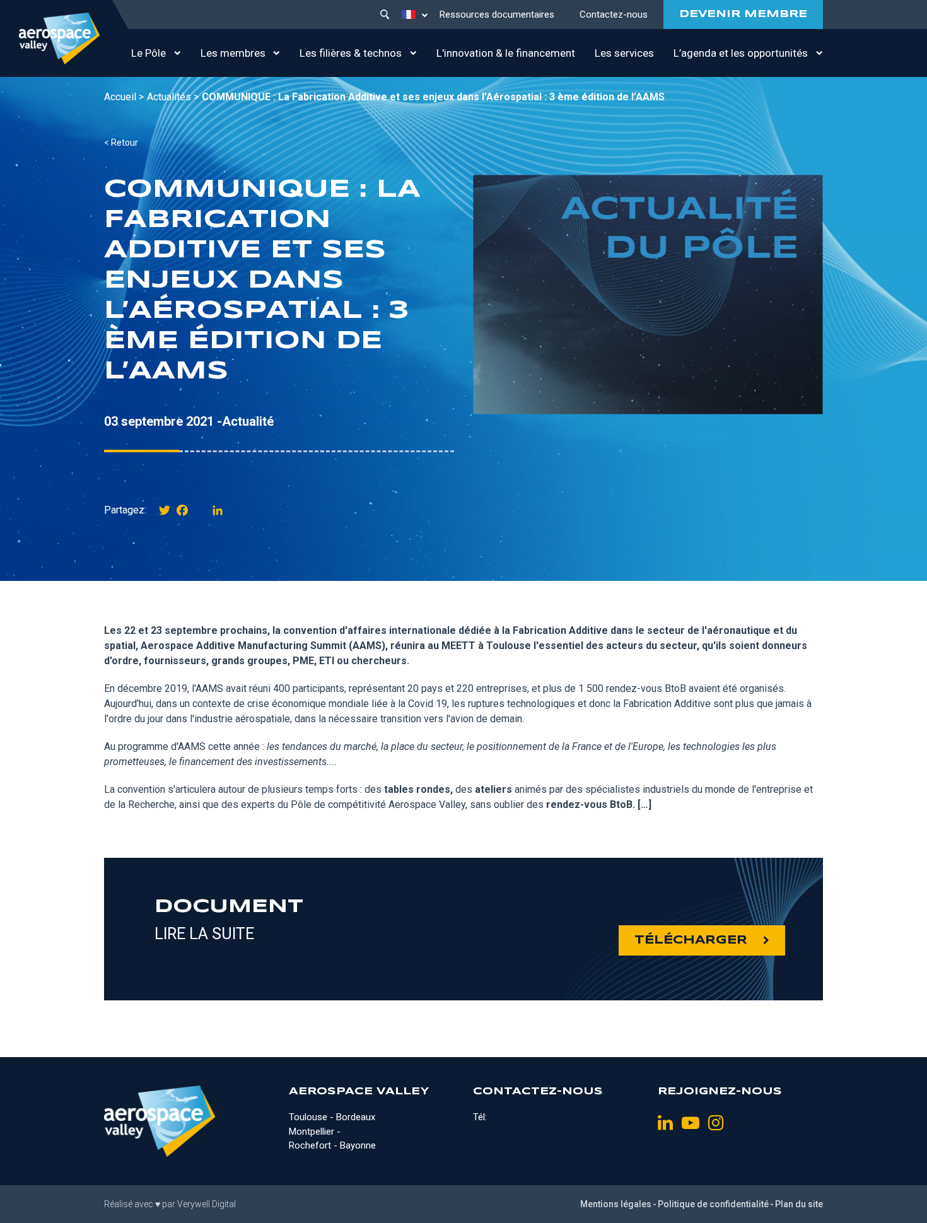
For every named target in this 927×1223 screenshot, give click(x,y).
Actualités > (173, 97)
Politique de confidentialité (713, 1204)
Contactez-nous (614, 14)
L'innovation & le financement (505, 53)
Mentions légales (615, 1204)
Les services (624, 53)
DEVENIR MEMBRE (743, 14)
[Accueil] (59, 38)
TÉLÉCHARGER (690, 940)
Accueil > (124, 97)
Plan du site (799, 1204)
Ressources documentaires (497, 14)
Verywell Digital (206, 1204)
